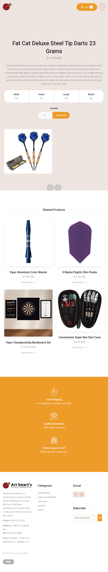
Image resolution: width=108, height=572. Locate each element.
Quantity (54, 108)
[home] (9, 6)
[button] (102, 6)
